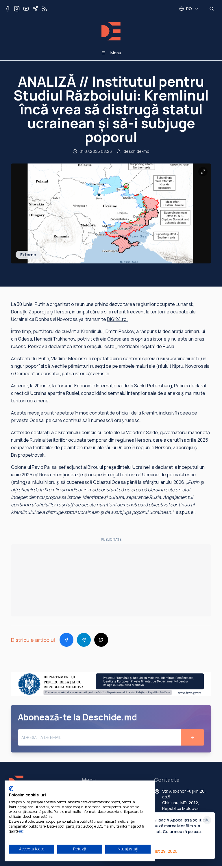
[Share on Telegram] (84, 640)
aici (22, 831)
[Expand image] (203, 171)
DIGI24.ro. (117, 319)
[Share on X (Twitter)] (101, 640)
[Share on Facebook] (66, 640)
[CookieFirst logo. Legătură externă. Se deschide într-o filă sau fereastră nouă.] (11, 788)
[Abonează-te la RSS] (44, 9)
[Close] (207, 820)
